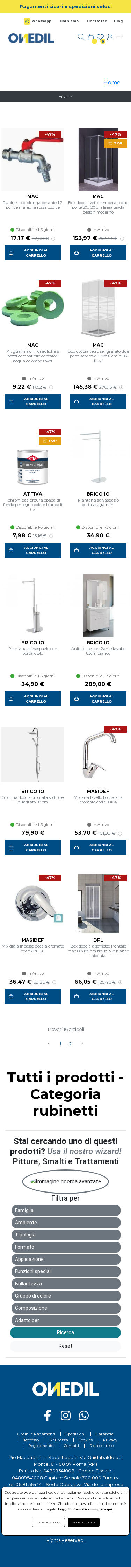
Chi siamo (69, 21)
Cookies (86, 1440)
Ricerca (65, 1332)
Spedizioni (75, 1434)
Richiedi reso (101, 1445)
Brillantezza (28, 1283)
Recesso (31, 1440)
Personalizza (48, 1522)
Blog (118, 21)
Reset (65, 1346)
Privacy (110, 1440)
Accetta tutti (83, 1522)
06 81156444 (28, 1484)
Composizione (31, 1308)
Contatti (71, 1445)
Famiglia (24, 1210)
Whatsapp (41, 21)
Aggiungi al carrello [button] (36, 252)
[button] (81, 1044)
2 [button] (70, 1043)
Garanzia (105, 1434)
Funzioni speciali (33, 1271)
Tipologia (25, 1235)
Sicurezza (58, 1440)
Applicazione (29, 1259)
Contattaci (97, 21)
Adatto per (27, 1320)
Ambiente (26, 1222)
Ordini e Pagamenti (36, 1434)
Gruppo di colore (33, 1296)
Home (112, 82)
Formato (24, 1247)
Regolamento (40, 1445)
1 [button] (60, 1043)
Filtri (63, 96)
